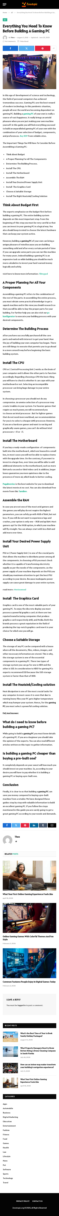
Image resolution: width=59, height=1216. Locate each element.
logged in (22, 1005)
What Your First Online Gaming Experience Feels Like (28, 894)
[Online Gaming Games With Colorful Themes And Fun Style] (29, 918)
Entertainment (9, 1126)
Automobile (8, 1108)
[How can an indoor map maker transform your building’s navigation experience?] (10, 1068)
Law (4, 1152)
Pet (4, 1165)
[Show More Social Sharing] (53, 48)
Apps (5, 1104)
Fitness (6, 1134)
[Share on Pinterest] (42, 48)
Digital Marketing (10, 1117)
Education (7, 1121)
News (5, 1161)
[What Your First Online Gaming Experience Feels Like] (29, 876)
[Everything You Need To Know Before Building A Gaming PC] (29, 71)
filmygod (43, 273)
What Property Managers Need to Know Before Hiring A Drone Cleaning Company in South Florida (38, 1051)
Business (6, 1112)
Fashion (6, 1130)
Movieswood (20, 589)
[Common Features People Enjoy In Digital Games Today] (29, 963)
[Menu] (4, 4)
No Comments (10, 41)
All (5, 20)
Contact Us (37, 1201)
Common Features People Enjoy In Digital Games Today (29, 981)
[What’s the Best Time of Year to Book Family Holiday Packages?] (10, 1037)
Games (6, 1143)
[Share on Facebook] (10, 48)
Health (6, 1147)
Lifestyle (6, 1156)
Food (5, 1139)
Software (7, 1169)
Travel (5, 1182)
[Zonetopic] (29, 4)
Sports (5, 1174)
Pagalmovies (9, 484)
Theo (13, 37)
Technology (8, 1178)
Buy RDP (24, 136)
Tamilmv (23, 491)
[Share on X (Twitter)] (26, 48)
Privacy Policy (23, 1201)
